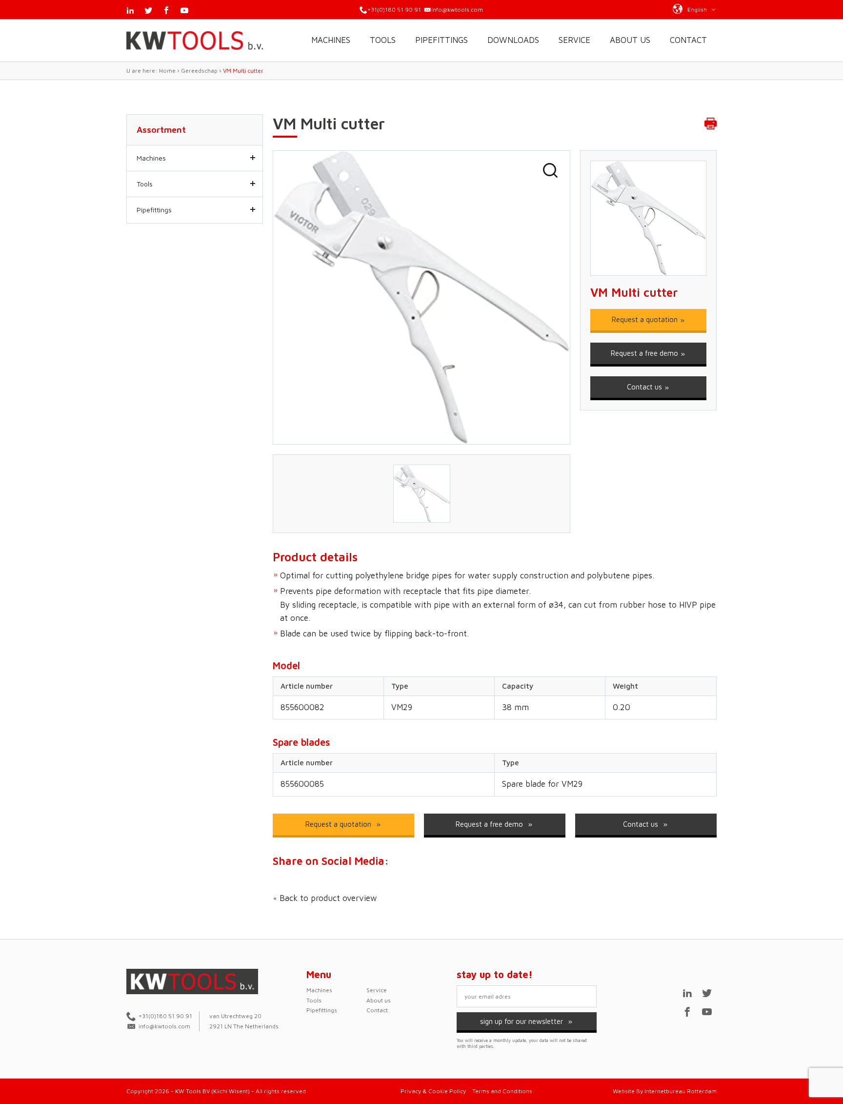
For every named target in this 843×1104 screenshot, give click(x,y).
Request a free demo (645, 353)
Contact (688, 40)
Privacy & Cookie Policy (433, 1091)
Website (624, 1091)
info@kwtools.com (457, 9)
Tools (383, 40)
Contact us (645, 387)
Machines (330, 40)
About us (630, 40)
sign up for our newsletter (522, 1021)
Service (574, 40)
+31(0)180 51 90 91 (394, 9)
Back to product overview (327, 898)
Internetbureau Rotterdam (680, 1091)
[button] (695, 9)
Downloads (513, 40)
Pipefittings (441, 40)
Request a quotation (646, 319)
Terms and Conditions (502, 1091)
